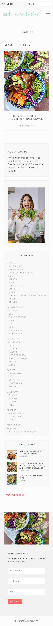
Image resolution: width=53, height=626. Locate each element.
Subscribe (15, 601)
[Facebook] (2, 4)
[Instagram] (5, 4)
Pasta (11, 289)
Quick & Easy (14, 425)
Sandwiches (15, 286)
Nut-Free (13, 380)
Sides (11, 292)
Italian (12, 352)
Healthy (11, 428)
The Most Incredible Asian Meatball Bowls (26, 117)
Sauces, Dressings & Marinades (27, 295)
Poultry (13, 310)
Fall (11, 405)
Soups (12, 276)
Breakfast (14, 266)
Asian (11, 365)
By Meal (11, 263)
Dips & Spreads (17, 269)
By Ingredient (15, 307)
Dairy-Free (15, 373)
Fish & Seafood (17, 317)
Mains (12, 282)
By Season (13, 392)
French (12, 348)
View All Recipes (15, 495)
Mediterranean (18, 355)
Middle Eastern (18, 358)
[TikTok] (8, 4)
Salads (12, 279)
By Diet (11, 370)
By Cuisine (13, 339)
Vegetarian (15, 383)
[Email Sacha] (11, 4)
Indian (12, 362)
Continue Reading (26, 126)
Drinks (12, 302)
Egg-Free (13, 377)
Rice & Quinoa (16, 333)
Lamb (11, 320)
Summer (13, 401)
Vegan (12, 386)
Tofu (11, 324)
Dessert (13, 299)
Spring (12, 398)
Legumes (13, 330)
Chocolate (15, 417)
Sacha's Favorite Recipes (22, 432)
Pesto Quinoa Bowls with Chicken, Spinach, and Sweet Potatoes (32, 465)
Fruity (12, 420)
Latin (11, 345)
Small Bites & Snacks (21, 272)
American (14, 342)
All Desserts (16, 413)
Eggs (11, 327)
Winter (12, 395)
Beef (11, 314)
